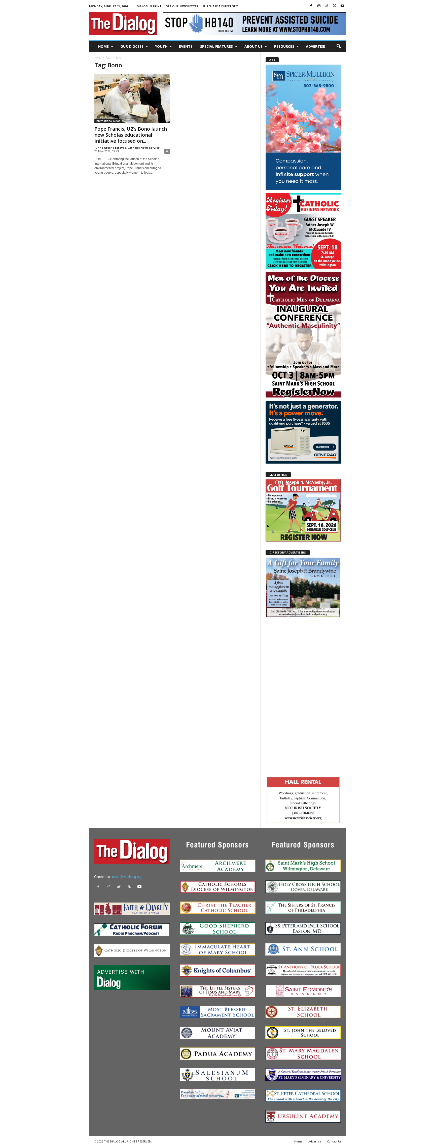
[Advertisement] (303, 696)
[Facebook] (311, 6)
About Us (253, 46)
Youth (161, 46)
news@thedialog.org (126, 877)
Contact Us (334, 1141)
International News (108, 121)
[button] (338, 46)
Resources (284, 46)
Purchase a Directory (220, 6)
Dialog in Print (149, 6)
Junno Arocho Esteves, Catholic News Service (127, 147)
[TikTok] (327, 6)
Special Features (216, 46)
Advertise (315, 46)
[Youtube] (342, 6)
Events (186, 46)
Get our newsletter (182, 6)
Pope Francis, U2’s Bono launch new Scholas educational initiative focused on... (130, 135)
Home (103, 46)
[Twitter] (335, 6)
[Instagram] (319, 6)
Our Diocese (131, 46)
